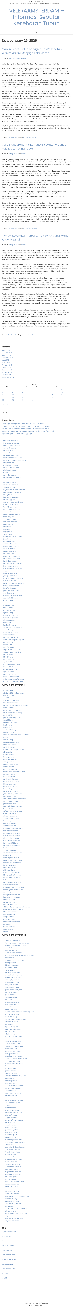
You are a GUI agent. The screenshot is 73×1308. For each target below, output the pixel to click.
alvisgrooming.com (10, 870)
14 (13, 395)
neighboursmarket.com (13, 1172)
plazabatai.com (8, 752)
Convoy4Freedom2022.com (12, 652)
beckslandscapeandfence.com (15, 945)
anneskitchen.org (11, 1017)
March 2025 (6, 362)
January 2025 (6, 367)
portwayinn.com (10, 1108)
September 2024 (8, 377)
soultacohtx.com (9, 927)
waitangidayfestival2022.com (13, 679)
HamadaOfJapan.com (10, 504)
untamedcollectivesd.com (13, 1093)
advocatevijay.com (9, 630)
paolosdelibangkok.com (11, 877)
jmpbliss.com (7, 539)
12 (62, 392)
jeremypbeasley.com (10, 566)
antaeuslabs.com (9, 512)
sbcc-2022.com (8, 647)
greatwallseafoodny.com (13, 990)
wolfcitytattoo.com (11, 1054)
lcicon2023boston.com (11, 677)
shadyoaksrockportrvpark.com (14, 772)
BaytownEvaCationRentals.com (14, 490)
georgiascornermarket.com (13, 801)
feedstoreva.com (9, 914)
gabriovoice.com (10, 995)
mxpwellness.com (11, 1095)
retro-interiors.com (10, 603)
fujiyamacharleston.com (11, 836)
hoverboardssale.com (11, 468)
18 (52, 395)
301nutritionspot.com (12, 1152)
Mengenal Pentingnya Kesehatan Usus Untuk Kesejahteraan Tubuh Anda (28, 431)
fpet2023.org (8, 608)
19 (62, 395)
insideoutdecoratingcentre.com (14, 583)
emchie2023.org (9, 715)
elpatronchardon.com (11, 838)
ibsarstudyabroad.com (11, 742)
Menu (36, 32)
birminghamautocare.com (12, 860)
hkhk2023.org (8, 657)
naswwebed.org (9, 635)
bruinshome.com (11, 1049)
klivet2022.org (8, 727)
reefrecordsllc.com (11, 1022)
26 (62, 397)
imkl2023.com (8, 667)
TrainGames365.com (10, 487)
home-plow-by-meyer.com (14, 975)
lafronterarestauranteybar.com (16, 1058)
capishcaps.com (8, 929)
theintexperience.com (11, 443)
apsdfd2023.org (8, 662)
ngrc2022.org (8, 613)
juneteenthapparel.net (13, 1204)
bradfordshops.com (10, 625)
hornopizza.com (10, 963)
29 (23, 400)
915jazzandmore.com (10, 850)
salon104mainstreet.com (12, 813)
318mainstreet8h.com (11, 818)
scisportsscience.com (12, 1216)
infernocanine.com (11, 1098)
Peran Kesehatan (44, 4)
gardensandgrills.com (12, 1130)
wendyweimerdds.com (11, 546)
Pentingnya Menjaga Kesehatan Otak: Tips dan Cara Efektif (23, 424)
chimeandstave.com (12, 987)
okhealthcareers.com (10, 440)
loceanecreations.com (12, 1157)
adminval (23, 58)
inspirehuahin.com (10, 561)
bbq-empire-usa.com (10, 912)
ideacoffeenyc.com (9, 784)
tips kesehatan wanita (29, 137)
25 (52, 397)
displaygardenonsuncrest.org (13, 909)
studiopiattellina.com (10, 831)
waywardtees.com (9, 453)
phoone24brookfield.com (12, 882)
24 (42, 397)
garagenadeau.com (10, 576)
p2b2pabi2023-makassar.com (13, 693)
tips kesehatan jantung (30, 228)
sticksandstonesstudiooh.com (15, 1086)
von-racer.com (8, 808)
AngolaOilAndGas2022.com (12, 650)
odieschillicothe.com (10, 786)
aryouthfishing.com (12, 1026)
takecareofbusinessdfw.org (13, 502)
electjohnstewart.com (12, 1191)
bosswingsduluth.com (11, 858)
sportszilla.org (8, 892)
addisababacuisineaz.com (14, 1218)
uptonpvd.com (10, 1078)
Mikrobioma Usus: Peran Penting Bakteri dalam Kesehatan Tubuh (25, 429)
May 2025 (5, 360)
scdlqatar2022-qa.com (11, 700)
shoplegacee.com (9, 519)
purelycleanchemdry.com (12, 514)
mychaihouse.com (9, 868)
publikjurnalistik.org (12, 1201)
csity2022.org (8, 740)
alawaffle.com (9, 1024)
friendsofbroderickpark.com (13, 828)
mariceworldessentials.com (12, 845)
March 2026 (6, 350)
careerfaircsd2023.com (11, 669)
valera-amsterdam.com (13, 1164)
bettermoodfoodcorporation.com (15, 460)
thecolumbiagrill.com (10, 703)
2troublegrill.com (11, 1081)
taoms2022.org (8, 732)
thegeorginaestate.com (11, 872)
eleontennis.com (9, 620)
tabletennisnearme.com (11, 922)
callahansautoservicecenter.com (14, 799)
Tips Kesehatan (54, 4)
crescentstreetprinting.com (14, 960)
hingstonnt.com (9, 463)
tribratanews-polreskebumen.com (17, 1196)
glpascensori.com (11, 1071)
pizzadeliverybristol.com (11, 791)
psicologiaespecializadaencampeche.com (19, 955)
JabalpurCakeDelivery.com (12, 492)
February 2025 (7, 365)
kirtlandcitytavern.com (13, 1149)
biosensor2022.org (10, 722)
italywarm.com (10, 1206)
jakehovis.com (8, 855)
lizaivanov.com (10, 970)
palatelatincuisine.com (13, 977)
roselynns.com (8, 480)
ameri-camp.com (9, 549)
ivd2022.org (7, 737)
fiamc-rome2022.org (10, 843)
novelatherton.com (11, 1186)
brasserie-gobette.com (11, 897)
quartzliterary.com (9, 826)
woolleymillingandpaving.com (15, 1076)
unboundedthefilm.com (11, 445)
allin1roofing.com (11, 1115)
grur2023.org (8, 654)
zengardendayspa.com (13, 1041)
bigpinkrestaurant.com (11, 559)
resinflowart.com (11, 997)
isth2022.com (8, 690)
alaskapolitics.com (9, 470)
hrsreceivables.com (10, 551)
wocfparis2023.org (10, 695)
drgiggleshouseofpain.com (12, 571)
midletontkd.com (11, 1127)
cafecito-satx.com (11, 1034)
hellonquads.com (9, 757)
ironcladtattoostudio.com (14, 1046)
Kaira (37, 1303)
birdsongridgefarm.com (13, 1159)
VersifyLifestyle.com (10, 507)
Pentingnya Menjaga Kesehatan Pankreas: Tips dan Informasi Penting (27, 426)
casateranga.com (11, 1083)
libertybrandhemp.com (13, 1167)
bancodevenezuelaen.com (12, 458)
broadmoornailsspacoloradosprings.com (19, 1012)
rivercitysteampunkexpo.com (15, 1142)
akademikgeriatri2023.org (12, 710)
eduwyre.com (8, 600)
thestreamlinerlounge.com (14, 1181)
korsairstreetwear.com (13, 1002)
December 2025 (7, 358)
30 (32, 400)
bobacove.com (8, 880)
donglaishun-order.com (11, 840)
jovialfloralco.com (9, 588)
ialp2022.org (7, 725)
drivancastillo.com (11, 1122)
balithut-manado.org (10, 637)
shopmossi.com (10, 1090)
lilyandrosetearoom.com (13, 1061)
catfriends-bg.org (9, 448)
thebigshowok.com (11, 985)
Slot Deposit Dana (8, 1255)
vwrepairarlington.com (13, 940)
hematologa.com (11, 967)
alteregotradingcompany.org (13, 640)
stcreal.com (7, 529)
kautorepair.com (9, 777)
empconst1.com (8, 554)
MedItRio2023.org (9, 674)
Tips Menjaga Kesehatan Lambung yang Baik (18, 434)
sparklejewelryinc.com (12, 1044)
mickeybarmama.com (10, 885)
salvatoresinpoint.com (11, 586)
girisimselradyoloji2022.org (13, 718)
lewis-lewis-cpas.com (10, 618)
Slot (3, 1241)
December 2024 (7, 370)
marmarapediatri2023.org (12, 713)
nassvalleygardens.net (13, 1189)
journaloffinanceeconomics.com (16, 1208)
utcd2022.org (8, 720)
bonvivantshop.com (10, 522)
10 (42, 392)
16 (32, 395)
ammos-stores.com (11, 1154)
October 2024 (7, 375)
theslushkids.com (11, 1066)
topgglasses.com (11, 1009)
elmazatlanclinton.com (11, 781)
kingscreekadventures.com (12, 509)
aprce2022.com (8, 642)
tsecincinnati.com (9, 747)
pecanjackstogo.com (12, 1039)
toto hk (4, 1278)
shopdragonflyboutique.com (13, 890)
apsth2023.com (8, 672)
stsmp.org (7, 472)
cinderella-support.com (11, 556)
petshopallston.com (12, 1004)
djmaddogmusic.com (12, 1110)
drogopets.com (8, 917)
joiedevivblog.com (11, 1162)
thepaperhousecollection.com (15, 1100)
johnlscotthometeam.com (12, 590)
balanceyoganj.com (10, 482)
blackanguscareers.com (13, 1174)
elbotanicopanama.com (11, 769)
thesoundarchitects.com (13, 1113)
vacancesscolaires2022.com (13, 681)
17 (42, 395)
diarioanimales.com (10, 759)
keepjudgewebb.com (12, 1117)
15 (23, 395)
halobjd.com (7, 495)
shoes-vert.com (8, 767)
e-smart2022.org (9, 610)
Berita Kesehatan (32, 4)
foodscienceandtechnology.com (16, 1213)
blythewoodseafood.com (12, 875)
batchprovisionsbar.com (12, 895)
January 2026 (6, 355)
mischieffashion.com (10, 598)
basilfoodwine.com (11, 1132)
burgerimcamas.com (12, 1221)
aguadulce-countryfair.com (12, 853)
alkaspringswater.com (11, 816)
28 (13, 400)
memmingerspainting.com (12, 563)
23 (32, 397)
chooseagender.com (10, 465)
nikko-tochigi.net (11, 1135)
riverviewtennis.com (10, 904)
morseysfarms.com (10, 902)
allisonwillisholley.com (12, 1103)
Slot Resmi (5, 1273)
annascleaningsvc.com (13, 1051)
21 (13, 397)
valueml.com (7, 534)
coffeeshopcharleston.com (12, 811)
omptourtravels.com (12, 1194)
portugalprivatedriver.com (12, 806)
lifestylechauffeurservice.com (13, 578)
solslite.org (9, 1105)
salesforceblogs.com (10, 485)
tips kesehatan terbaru (30, 335)
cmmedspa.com (10, 1125)
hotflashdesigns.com (10, 573)
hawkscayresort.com (10, 754)
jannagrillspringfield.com (12, 833)
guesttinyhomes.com (12, 972)
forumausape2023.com (11, 664)
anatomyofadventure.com (14, 1120)
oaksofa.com (7, 924)
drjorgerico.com (9, 541)
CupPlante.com (8, 524)
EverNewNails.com (10, 581)
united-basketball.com (13, 1029)
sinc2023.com (8, 698)
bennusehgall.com (9, 745)
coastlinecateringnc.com (13, 950)
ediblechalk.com (9, 919)
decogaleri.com (8, 762)
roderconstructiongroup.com (13, 749)
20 (3, 397)
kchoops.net (9, 1145)
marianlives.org (8, 450)
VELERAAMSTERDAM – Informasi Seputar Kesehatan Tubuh (36, 17)
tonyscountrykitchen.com (12, 863)
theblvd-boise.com (9, 605)
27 (3, 400)
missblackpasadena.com (13, 1014)
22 (23, 397)
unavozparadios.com (10, 764)
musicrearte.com (9, 899)
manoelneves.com (9, 475)
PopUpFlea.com (8, 531)
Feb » (9, 405)
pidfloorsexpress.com (11, 455)
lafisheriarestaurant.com (12, 848)
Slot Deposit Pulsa (8, 1269)
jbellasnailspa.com (9, 865)
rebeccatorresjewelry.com (12, 536)
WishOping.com (8, 517)
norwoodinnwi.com (11, 1169)
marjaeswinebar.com (10, 779)
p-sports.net (9, 999)
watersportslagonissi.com (12, 595)
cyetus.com (7, 622)
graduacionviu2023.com (13, 1036)
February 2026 (7, 353)
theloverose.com (11, 992)
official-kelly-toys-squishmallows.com (16, 907)
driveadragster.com (12, 965)
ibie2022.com (8, 645)
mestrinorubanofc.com (13, 1184)
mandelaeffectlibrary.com (12, 477)
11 (52, 392)
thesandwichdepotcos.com (12, 568)
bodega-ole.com (10, 1179)
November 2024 (7, 372)
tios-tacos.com (10, 1031)
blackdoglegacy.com (12, 980)
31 (42, 400)
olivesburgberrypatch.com (14, 1063)
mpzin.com (7, 527)
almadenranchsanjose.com (12, 627)
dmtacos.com (9, 958)
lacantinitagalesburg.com (12, 789)
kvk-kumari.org (10, 1211)
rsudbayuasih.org (11, 1199)
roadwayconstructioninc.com (13, 887)
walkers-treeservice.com (13, 1088)
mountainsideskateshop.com (15, 1147)
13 (3, 395)
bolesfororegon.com (12, 1176)
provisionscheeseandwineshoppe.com (16, 705)
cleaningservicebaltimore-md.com (17, 943)
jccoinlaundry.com (9, 774)
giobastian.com (10, 1068)
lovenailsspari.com (9, 821)
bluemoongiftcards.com (13, 1140)
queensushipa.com (10, 544)
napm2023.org (8, 659)
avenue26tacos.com (12, 1007)
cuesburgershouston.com (14, 953)
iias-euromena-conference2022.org (16, 735)
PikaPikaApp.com (9, 500)
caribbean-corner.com (12, 1137)
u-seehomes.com (9, 593)
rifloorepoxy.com (11, 1073)
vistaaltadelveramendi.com (14, 948)
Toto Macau (6, 1236)
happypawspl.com (9, 796)
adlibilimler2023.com (10, 632)
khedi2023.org (8, 708)
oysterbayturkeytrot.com (14, 1056)
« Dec (4, 405)
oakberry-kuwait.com (10, 823)
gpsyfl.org (6, 931)
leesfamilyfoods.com (10, 615)
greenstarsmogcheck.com (12, 794)
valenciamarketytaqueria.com (15, 1019)
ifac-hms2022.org (9, 730)
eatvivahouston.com (12, 982)
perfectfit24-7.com (9, 804)
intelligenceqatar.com (11, 497)
